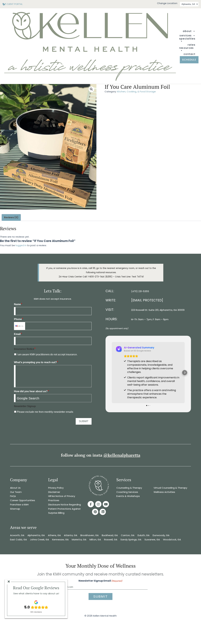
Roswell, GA (110, 539)
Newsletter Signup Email (100, 581)
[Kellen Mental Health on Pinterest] (95, 512)
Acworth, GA (17, 535)
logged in (21, 245)
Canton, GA (127, 535)
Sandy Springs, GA (130, 539)
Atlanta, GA (70, 535)
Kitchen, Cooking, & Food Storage (136, 91)
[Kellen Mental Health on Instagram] (98, 504)
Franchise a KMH (19, 504)
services (185, 35)
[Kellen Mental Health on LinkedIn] (103, 512)
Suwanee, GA (152, 539)
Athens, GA (54, 535)
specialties (187, 38)
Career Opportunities (22, 500)
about (187, 31)
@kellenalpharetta (121, 455)
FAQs (13, 496)
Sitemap (15, 508)
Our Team (16, 492)
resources (186, 48)
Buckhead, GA (110, 535)
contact (189, 54)
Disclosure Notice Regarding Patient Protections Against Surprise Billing (64, 508)
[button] (91, 89)
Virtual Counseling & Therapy (170, 487)
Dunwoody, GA (161, 535)
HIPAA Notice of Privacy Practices (61, 498)
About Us (15, 487)
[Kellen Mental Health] (90, 80)
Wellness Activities (164, 492)
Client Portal (14, 4)
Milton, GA (95, 539)
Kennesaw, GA (60, 539)
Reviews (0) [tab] (11, 217)
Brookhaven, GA (89, 535)
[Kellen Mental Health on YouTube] (106, 504)
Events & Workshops (128, 496)
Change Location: (167, 3)
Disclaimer (54, 492)
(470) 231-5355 (140, 291)
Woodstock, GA (172, 539)
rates (191, 45)
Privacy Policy (56, 487)
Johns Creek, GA (39, 539)
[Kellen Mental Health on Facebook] (91, 504)
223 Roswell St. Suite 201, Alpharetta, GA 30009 (158, 310)
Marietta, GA (79, 539)
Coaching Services (127, 492)
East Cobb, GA (18, 539)
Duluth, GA (143, 535)
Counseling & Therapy (129, 487)
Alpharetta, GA (36, 535)
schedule (189, 59)
